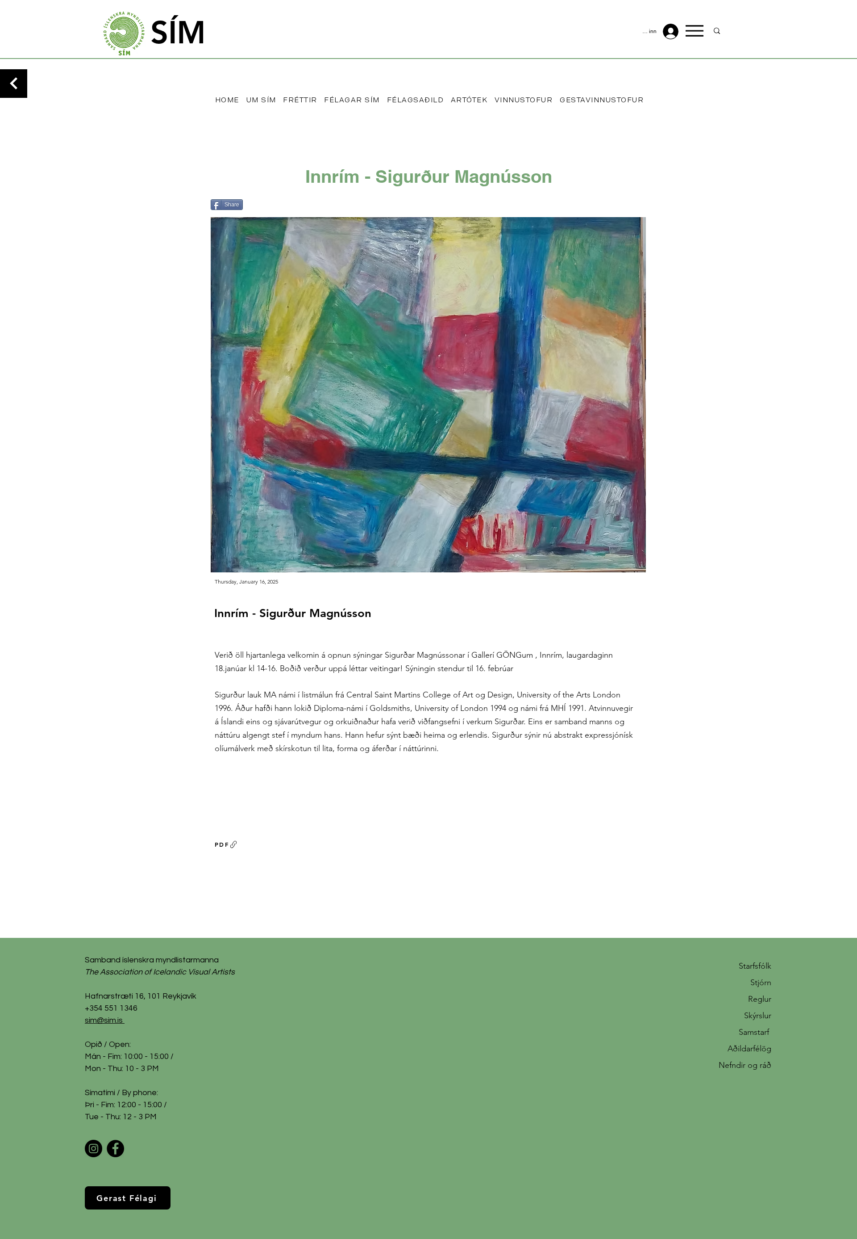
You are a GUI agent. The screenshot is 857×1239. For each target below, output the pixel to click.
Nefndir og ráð (745, 1065)
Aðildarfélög (749, 1049)
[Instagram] (93, 1148)
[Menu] (694, 31)
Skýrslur (757, 1016)
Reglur (759, 999)
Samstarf (755, 1032)
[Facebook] (115, 1148)
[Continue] (13, 83)
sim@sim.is (104, 1020)
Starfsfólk (755, 966)
